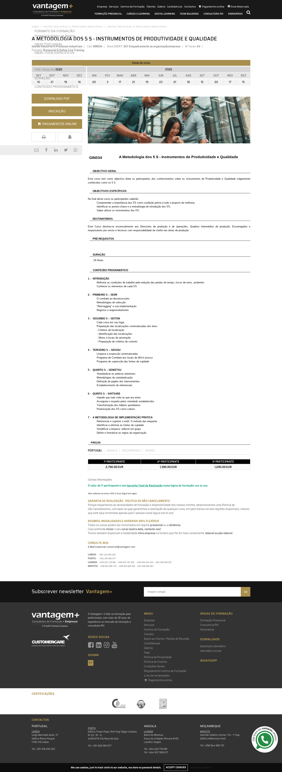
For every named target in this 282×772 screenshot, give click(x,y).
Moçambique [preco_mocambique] (131, 450)
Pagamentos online (160, 680)
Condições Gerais (154, 666)
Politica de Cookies (155, 662)
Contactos (190, 7)
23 (160, 82)
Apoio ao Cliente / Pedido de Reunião (166, 639)
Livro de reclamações (157, 675)
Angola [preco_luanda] (112, 450)
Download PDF (57, 98)
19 (147, 82)
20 (94, 82)
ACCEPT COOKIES (176, 767)
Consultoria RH (213, 14)
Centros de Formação (132, 7)
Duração (43, 78)
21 (133, 82)
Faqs (147, 652)
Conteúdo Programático (56, 86)
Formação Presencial (108, 14)
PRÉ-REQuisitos (48, 69)
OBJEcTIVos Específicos (54, 52)
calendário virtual (210, 651)
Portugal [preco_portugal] (95, 450)
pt (90, 663)
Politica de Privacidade (158, 657)
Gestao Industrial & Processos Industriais (137, 26)
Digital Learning (165, 14)
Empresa (102, 7)
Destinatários (47, 61)
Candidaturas (174, 7)
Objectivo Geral (49, 44)
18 (188, 82)
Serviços (114, 7)
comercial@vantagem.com (121, 547)
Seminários (235, 14)
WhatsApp (208, 660)
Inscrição (56, 111)
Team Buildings (189, 14)
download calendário (213, 646)
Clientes (151, 7)
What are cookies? (200, 767)
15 (202, 82)
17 (120, 82)
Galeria (161, 7)
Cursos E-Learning (138, 14)
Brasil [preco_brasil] (150, 450)
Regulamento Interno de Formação (165, 671)
